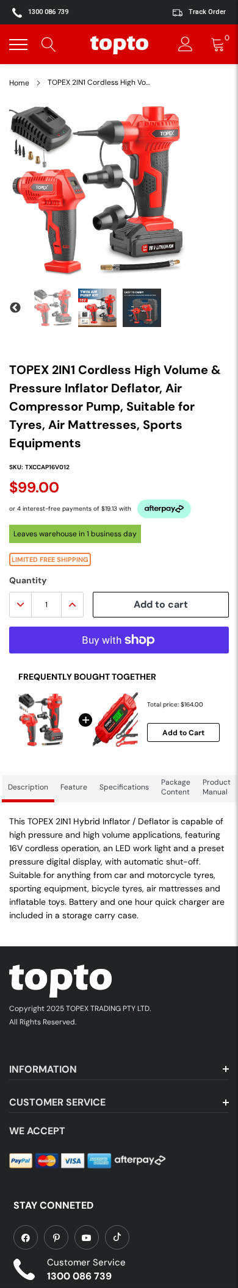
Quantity (27, 580)
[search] (48, 44)
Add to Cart (183, 733)
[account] (185, 44)
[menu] (18, 44)
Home (19, 83)
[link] (25, 1237)
